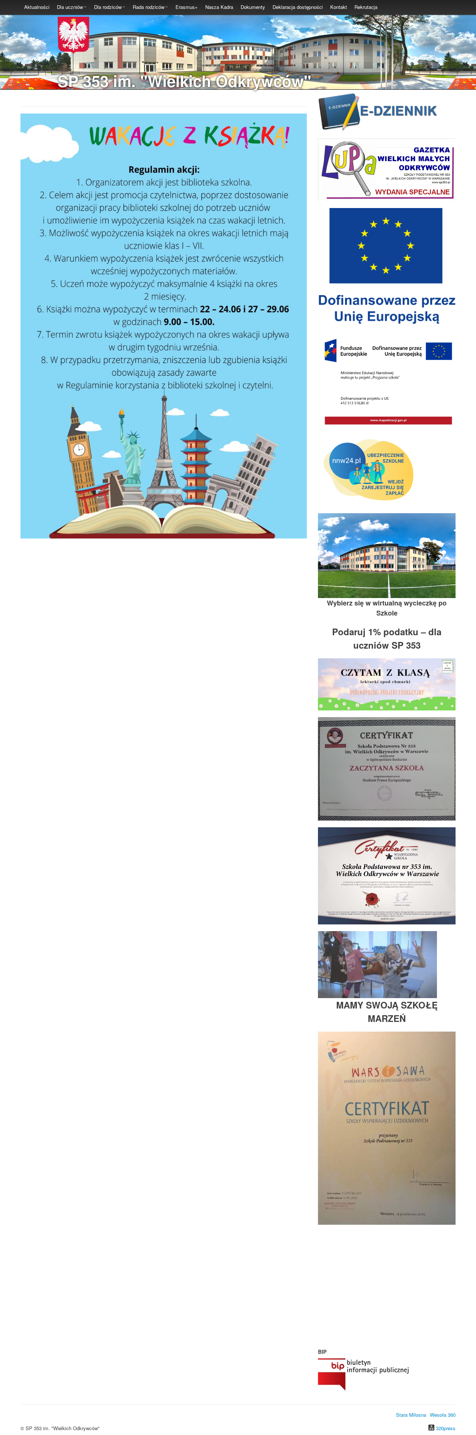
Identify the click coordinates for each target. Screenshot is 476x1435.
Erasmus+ (187, 6)
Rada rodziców (148, 6)
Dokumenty (253, 6)
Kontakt (338, 6)
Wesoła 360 (443, 1414)
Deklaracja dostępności (298, 6)
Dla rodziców (108, 6)
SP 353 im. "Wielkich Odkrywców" (184, 81)
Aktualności (36, 6)
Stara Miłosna (411, 1414)
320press (446, 1428)
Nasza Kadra (219, 6)
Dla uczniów (70, 6)
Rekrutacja (365, 6)
